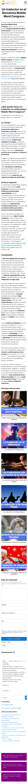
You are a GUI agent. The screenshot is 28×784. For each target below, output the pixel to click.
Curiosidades (5, 705)
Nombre (4, 604)
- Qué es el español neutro (9, 729)
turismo (3, 356)
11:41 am (23, 661)
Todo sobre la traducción (9, 708)
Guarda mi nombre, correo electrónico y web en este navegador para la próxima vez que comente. (14, 632)
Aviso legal (6, 764)
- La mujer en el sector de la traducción (12, 728)
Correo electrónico (8, 613)
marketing (20, 354)
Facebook (5, 776)
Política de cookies (15, 764)
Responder (6, 690)
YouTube (17, 776)
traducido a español (17, 26)
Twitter (12, 776)
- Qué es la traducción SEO (9, 722)
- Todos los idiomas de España (10, 741)
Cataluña (19, 325)
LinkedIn (5, 778)
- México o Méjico (6, 739)
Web (2, 621)
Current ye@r (6, 642)
